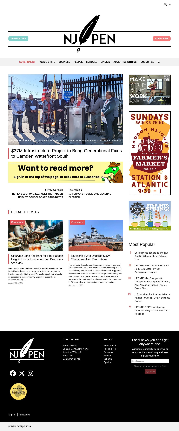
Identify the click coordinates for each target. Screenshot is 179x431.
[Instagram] (30, 375)
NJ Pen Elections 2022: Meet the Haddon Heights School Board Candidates (37, 195)
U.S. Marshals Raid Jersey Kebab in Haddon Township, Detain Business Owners (152, 297)
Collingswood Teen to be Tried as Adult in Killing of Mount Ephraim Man (151, 256)
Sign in (39, 277)
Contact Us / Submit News (76, 349)
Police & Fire (47, 62)
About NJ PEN (70, 345)
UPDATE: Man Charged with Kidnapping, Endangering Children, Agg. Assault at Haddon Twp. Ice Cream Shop (152, 283)
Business (64, 62)
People (78, 62)
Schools (91, 62)
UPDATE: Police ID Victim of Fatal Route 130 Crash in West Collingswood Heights (152, 268)
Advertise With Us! (125, 62)
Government (27, 62)
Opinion (105, 62)
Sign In (167, 4)
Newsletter (18, 38)
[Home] (29, 354)
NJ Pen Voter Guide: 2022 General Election (90, 195)
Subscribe (162, 38)
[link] (150, 90)
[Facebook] (13, 375)
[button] (89, 33)
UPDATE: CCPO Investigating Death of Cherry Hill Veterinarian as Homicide (152, 310)
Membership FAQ (71, 359)
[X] (22, 375)
